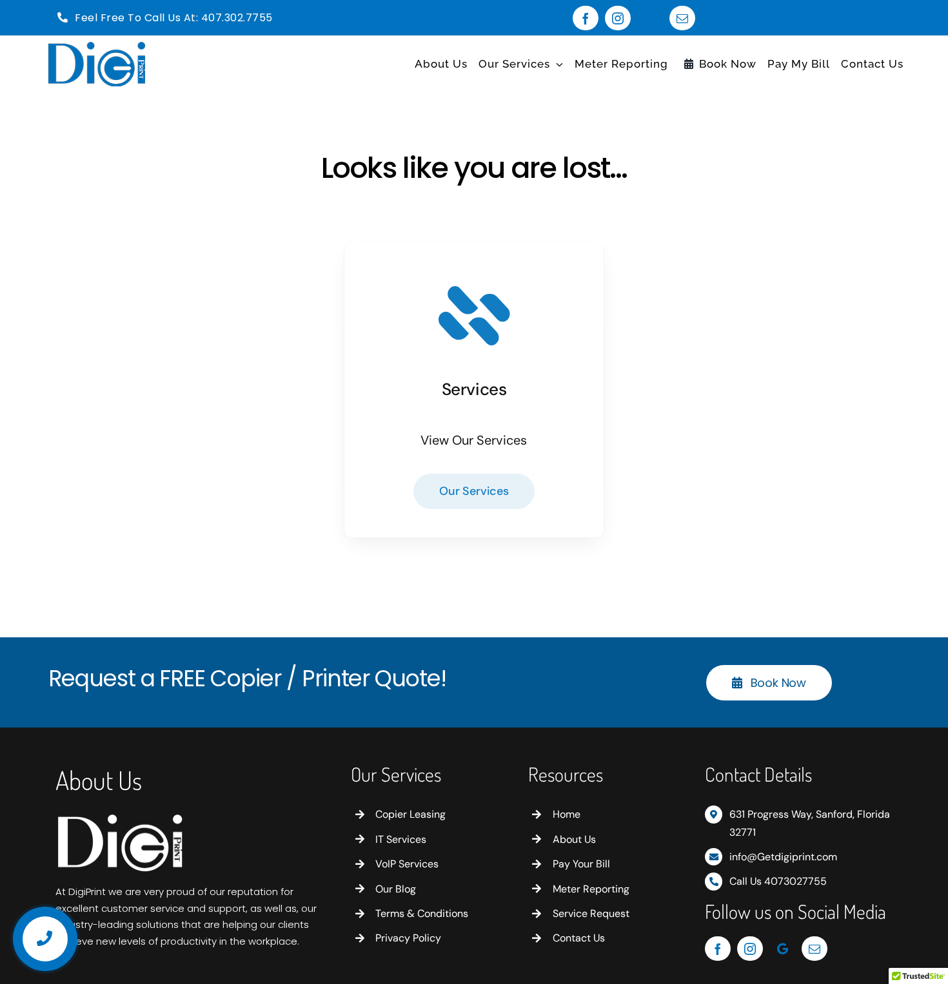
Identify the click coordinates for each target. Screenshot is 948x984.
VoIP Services (407, 864)
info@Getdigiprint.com (783, 856)
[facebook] (585, 18)
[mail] (682, 18)
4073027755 (795, 881)
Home (566, 814)
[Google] (650, 18)
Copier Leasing (410, 814)
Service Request (591, 913)
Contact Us (579, 938)
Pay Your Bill (581, 864)
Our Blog (395, 889)
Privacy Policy (408, 938)
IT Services (400, 839)
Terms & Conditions (421, 913)
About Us (574, 839)
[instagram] (618, 18)
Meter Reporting (591, 889)
